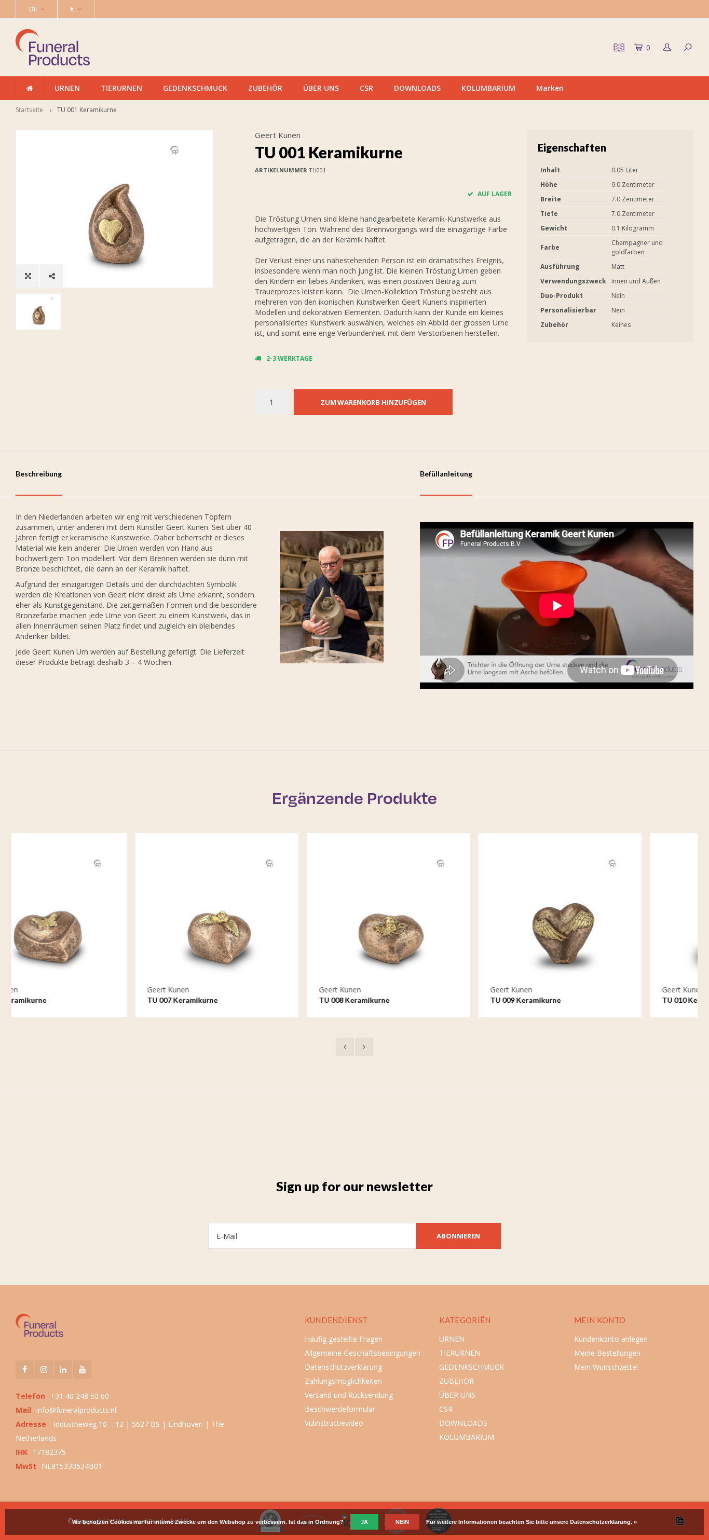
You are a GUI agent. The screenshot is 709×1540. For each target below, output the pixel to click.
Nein (402, 1522)
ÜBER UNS (321, 88)
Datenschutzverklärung (343, 1367)
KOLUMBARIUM (488, 88)
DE (33, 8)
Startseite (29, 109)
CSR (366, 88)
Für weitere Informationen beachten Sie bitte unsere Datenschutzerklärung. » (531, 1522)
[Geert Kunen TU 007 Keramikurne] (97, 915)
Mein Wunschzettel (606, 1367)
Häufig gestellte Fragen (344, 1339)
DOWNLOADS (417, 88)
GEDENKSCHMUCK (195, 88)
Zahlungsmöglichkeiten (343, 1381)
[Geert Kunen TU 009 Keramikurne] (440, 915)
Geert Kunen (278, 135)
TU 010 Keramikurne (577, 1000)
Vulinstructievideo (334, 1423)
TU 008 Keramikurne (234, 1000)
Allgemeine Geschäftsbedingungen (362, 1353)
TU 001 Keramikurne (87, 109)
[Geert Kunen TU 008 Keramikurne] (269, 915)
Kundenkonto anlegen (611, 1339)
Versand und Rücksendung (349, 1395)
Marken (550, 88)
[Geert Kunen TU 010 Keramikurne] (612, 915)
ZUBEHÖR (265, 88)
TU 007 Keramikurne (63, 1000)
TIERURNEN (121, 88)
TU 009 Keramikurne (406, 1000)
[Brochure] (617, 47)
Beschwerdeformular (340, 1409)
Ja (364, 1522)
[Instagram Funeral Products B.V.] (44, 1369)
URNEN (67, 88)
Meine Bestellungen (607, 1353)
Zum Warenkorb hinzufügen (373, 402)
